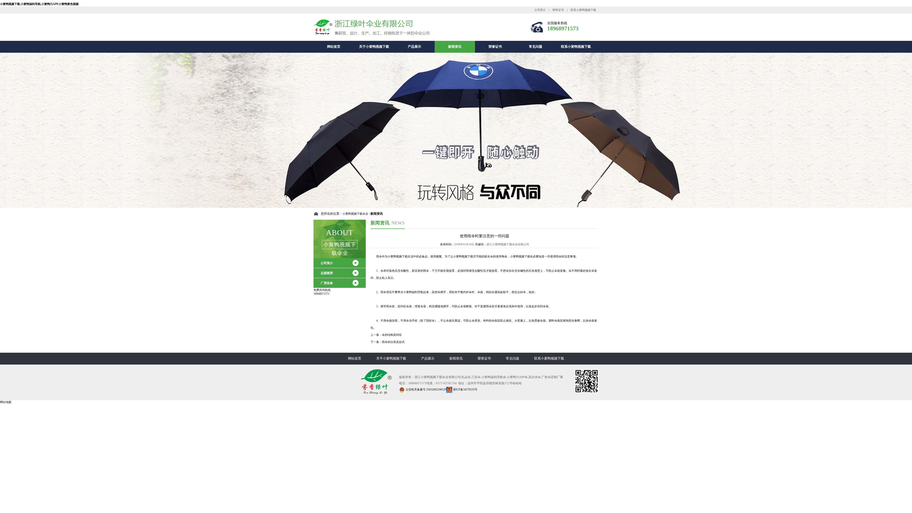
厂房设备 (327, 283)
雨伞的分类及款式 (393, 342)
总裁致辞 (327, 273)
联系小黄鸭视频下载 (583, 10)
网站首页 (333, 46)
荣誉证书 (558, 10)
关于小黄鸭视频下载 (374, 46)
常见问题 (535, 46)
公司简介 (540, 10)
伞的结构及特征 (392, 335)
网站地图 (5, 402)
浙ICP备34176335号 (464, 389)
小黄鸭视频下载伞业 (355, 213)
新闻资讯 (454, 46)
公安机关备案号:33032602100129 (425, 389)
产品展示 (414, 46)
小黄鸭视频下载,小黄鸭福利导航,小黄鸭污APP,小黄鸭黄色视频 (39, 4)
